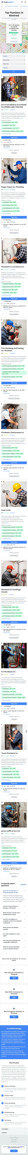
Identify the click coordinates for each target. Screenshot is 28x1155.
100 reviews (14, 34)
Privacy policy (14, 1139)
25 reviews (12, 755)
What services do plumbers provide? (11, 928)
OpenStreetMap (19, 52)
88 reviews (11, 594)
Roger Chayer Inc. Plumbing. (12, 187)
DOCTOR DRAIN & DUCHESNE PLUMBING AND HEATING (13, 106)
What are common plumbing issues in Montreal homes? (11, 947)
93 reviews (12, 435)
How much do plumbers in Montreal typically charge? (10, 891)
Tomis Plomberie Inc (9, 753)
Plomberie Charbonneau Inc (12, 432)
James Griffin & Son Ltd (10, 831)
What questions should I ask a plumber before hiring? (11, 913)
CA (2, 6)
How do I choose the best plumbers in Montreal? (10, 907)
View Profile (14, 137)
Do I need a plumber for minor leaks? (11, 934)
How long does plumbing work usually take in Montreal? (11, 941)
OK (14, 1150)
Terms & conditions (14, 1137)
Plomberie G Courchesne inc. (12, 267)
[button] (14, 45)
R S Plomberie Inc (8, 672)
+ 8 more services (5, 618)
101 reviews (12, 189)
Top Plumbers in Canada (11, 6)
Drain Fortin (6, 510)
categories (5, 1129)
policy (9, 1147)
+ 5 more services (5, 700)
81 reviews (12, 512)
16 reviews (12, 833)
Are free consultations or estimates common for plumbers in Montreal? (12, 921)
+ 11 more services (6, 133)
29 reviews (12, 674)
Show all (24, 33)
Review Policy (14, 1141)
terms (21, 1146)
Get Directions (14, 41)
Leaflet (12, 52)
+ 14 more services (6, 213)
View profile (14, 38)
